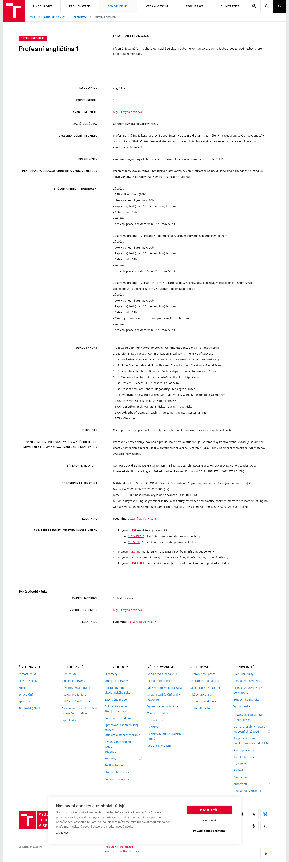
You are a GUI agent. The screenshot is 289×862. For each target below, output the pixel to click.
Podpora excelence (159, 681)
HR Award (239, 764)
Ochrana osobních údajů (249, 726)
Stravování (26, 694)
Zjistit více (62, 832)
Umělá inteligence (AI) (247, 791)
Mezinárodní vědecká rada (164, 688)
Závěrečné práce (116, 699)
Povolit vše (209, 810)
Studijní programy (73, 681)
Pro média (240, 777)
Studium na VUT (54, 17)
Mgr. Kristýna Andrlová (127, 112)
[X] (254, 814)
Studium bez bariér (117, 772)
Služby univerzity (201, 694)
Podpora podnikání (117, 779)
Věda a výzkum (157, 6)
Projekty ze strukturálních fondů (164, 736)
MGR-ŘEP (134, 542)
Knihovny (115, 758)
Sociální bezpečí (115, 765)
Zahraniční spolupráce (204, 681)
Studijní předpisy (115, 711)
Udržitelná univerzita (246, 681)
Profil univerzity (243, 674)
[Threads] (242, 814)
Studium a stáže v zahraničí (123, 735)
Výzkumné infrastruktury (163, 706)
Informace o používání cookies (122, 851)
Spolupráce (194, 6)
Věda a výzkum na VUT (162, 674)
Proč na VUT (70, 674)
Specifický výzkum (159, 745)
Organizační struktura (247, 715)
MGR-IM (135, 551)
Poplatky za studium (118, 718)
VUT (32, 17)
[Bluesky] (265, 814)
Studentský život (29, 708)
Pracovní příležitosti (251, 731)
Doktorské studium (117, 706)
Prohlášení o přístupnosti (119, 846)
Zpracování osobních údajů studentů (122, 727)
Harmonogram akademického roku (117, 690)
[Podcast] (254, 826)
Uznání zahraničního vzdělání (118, 744)
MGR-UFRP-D (136, 536)
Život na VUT (42, 6)
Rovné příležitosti (244, 750)
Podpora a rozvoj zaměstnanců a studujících (250, 740)
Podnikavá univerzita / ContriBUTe (247, 690)
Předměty (80, 17)
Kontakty (239, 770)
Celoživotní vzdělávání (76, 701)
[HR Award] (265, 853)
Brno (22, 715)
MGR (133, 530)
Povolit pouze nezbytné (209, 830)
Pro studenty (118, 6)
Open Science (156, 720)
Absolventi (245, 784)
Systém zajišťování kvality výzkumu (164, 697)
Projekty (152, 727)
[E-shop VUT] (265, 826)
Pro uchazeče (79, 6)
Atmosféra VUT (29, 674)
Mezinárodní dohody (203, 701)
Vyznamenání (242, 706)
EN (280, 6)
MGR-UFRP (137, 563)
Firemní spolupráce (202, 674)
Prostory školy (28, 681)
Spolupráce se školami (205, 688)
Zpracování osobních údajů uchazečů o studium (79, 710)
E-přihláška (69, 720)
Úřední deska (242, 720)
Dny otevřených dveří (76, 688)
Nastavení (209, 820)
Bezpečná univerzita (246, 699)
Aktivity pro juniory (74, 694)
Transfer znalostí (158, 713)
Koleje (23, 688)
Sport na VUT (27, 701)
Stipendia (111, 751)
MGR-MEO (137, 557)
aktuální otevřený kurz (142, 518)
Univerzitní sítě (200, 708)
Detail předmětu (106, 17)
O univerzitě (230, 6)
